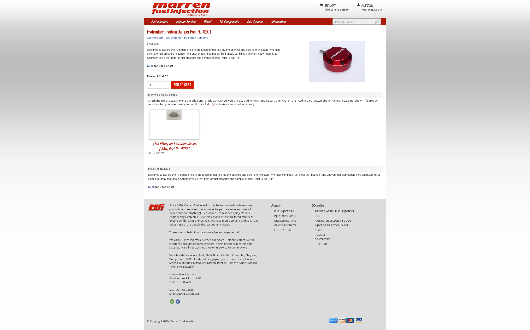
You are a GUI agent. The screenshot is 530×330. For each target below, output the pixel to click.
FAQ (317, 216)
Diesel (207, 21)
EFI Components (229, 21)
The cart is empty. (336, 7)
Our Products (155, 38)
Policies (320, 234)
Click (150, 65)
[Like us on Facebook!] (178, 301)
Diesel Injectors (285, 220)
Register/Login (371, 7)
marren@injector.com (184, 293)
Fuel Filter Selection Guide (333, 220)
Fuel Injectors (159, 21)
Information (278, 21)
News (318, 230)
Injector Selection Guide (332, 225)
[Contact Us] (172, 301)
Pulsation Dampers (196, 38)
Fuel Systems (255, 21)
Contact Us (323, 239)
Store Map (322, 244)
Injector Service (185, 21)
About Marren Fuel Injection (334, 211)
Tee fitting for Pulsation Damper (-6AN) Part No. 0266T (176, 145)
